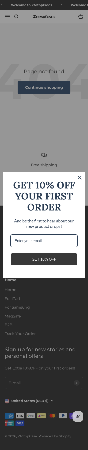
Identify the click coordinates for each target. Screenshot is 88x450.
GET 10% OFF (44, 259)
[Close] (79, 177)
